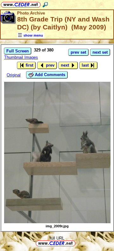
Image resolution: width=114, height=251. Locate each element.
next (65, 65)
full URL (57, 238)
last (86, 65)
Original (14, 75)
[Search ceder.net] (45, 3)
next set (100, 52)
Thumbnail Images (21, 57)
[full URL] (78, 243)
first (28, 65)
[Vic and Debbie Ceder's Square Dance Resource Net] (20, 3)
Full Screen (17, 51)
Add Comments (49, 74)
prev (49, 65)
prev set (78, 52)
